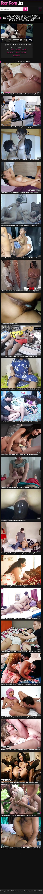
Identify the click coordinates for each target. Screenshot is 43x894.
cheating (17, 52)
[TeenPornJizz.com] (11, 3)
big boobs (10, 52)
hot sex (24, 52)
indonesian (16, 55)
